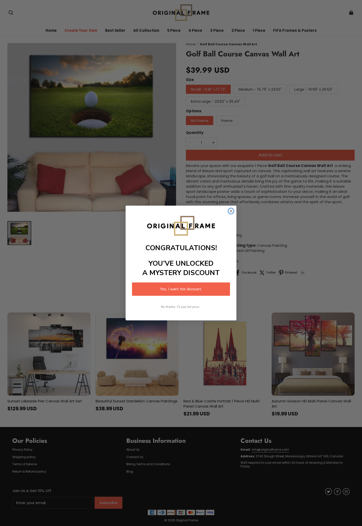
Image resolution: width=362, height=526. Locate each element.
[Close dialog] (231, 211)
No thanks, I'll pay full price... (181, 307)
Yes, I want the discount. (181, 289)
